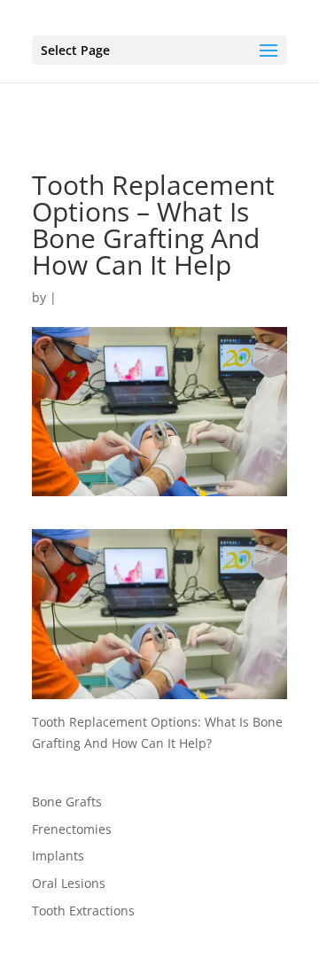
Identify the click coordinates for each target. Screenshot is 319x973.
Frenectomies (72, 829)
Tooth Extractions (83, 910)
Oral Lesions (68, 883)
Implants (58, 855)
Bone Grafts (67, 801)
